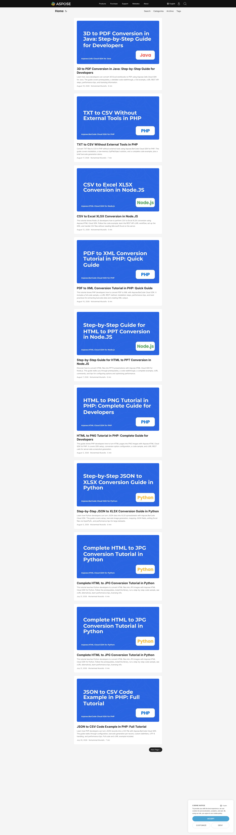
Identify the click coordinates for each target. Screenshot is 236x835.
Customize (201, 825)
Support (125, 4)
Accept (210, 819)
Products (102, 4)
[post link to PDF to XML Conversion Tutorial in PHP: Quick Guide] (118, 271)
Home (59, 11)
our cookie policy (216, 813)
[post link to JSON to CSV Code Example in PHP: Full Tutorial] (118, 710)
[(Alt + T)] (66, 11)
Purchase (114, 4)
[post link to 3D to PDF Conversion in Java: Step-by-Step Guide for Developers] (118, 54)
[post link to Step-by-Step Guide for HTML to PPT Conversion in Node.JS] (118, 345)
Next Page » (155, 750)
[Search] (185, 3)
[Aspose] (61, 4)
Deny (220, 825)
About (146, 4)
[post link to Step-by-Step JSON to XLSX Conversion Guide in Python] (118, 494)
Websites (136, 4)
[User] (179, 3)
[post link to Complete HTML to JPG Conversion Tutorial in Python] (118, 566)
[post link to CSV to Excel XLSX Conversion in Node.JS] (118, 199)
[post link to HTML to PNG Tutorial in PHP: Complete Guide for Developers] (118, 421)
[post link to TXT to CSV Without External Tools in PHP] (118, 127)
